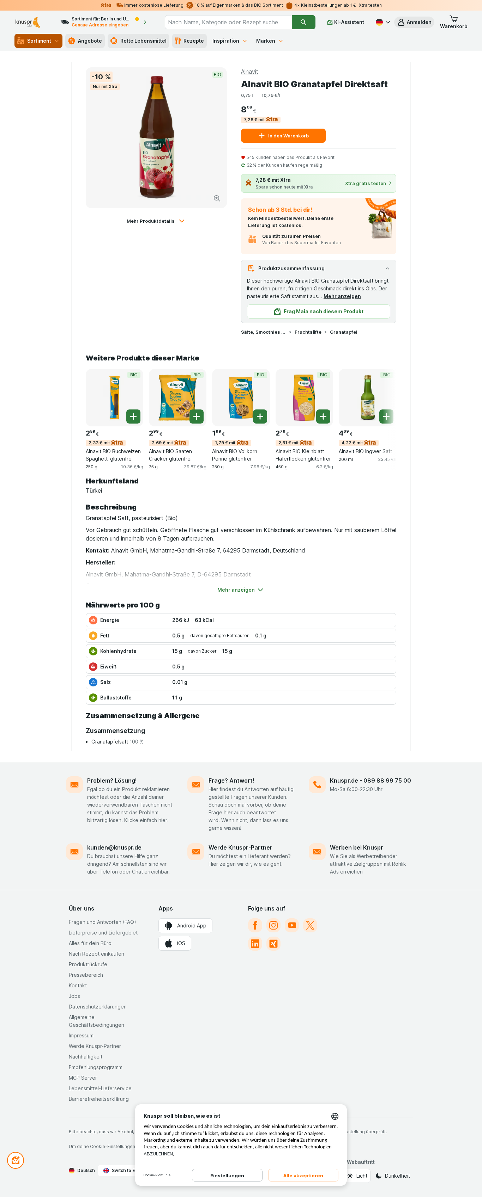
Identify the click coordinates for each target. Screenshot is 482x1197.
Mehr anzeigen (342, 296)
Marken (265, 41)
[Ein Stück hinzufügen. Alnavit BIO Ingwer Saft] (386, 416)
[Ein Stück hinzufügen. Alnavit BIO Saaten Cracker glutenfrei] (196, 416)
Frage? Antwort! (231, 780)
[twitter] (310, 925)
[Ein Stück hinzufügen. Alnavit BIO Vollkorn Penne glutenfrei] (260, 416)
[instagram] (273, 925)
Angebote (90, 41)
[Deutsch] (382, 22)
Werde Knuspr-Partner (240, 847)
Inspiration (225, 41)
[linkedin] (255, 944)
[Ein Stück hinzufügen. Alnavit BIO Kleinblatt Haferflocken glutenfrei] (323, 416)
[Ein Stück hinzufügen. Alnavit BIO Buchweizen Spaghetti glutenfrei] (133, 416)
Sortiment (39, 41)
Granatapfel (343, 332)
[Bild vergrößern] (217, 198)
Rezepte (193, 41)
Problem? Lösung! (112, 780)
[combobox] (228, 22)
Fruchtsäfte (308, 332)
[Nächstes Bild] (382, 397)
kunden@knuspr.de (114, 847)
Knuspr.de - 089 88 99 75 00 (370, 780)
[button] (414, 22)
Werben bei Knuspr (356, 847)
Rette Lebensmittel (143, 41)
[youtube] (292, 925)
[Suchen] (303, 22)
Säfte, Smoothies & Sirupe (263, 332)
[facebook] (255, 925)
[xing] (273, 944)
